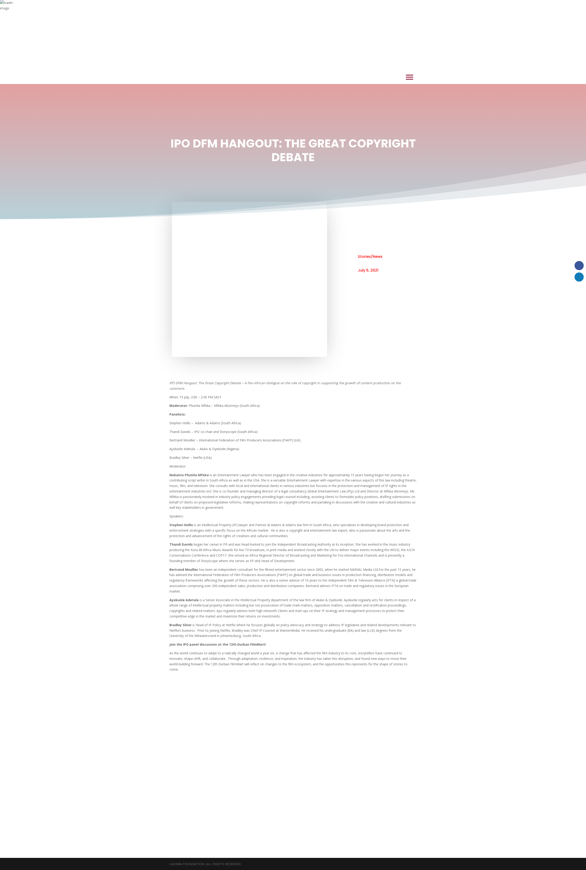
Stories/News (370, 256)
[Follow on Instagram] (293, 810)
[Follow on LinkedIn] (308, 810)
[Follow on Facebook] (277, 810)
